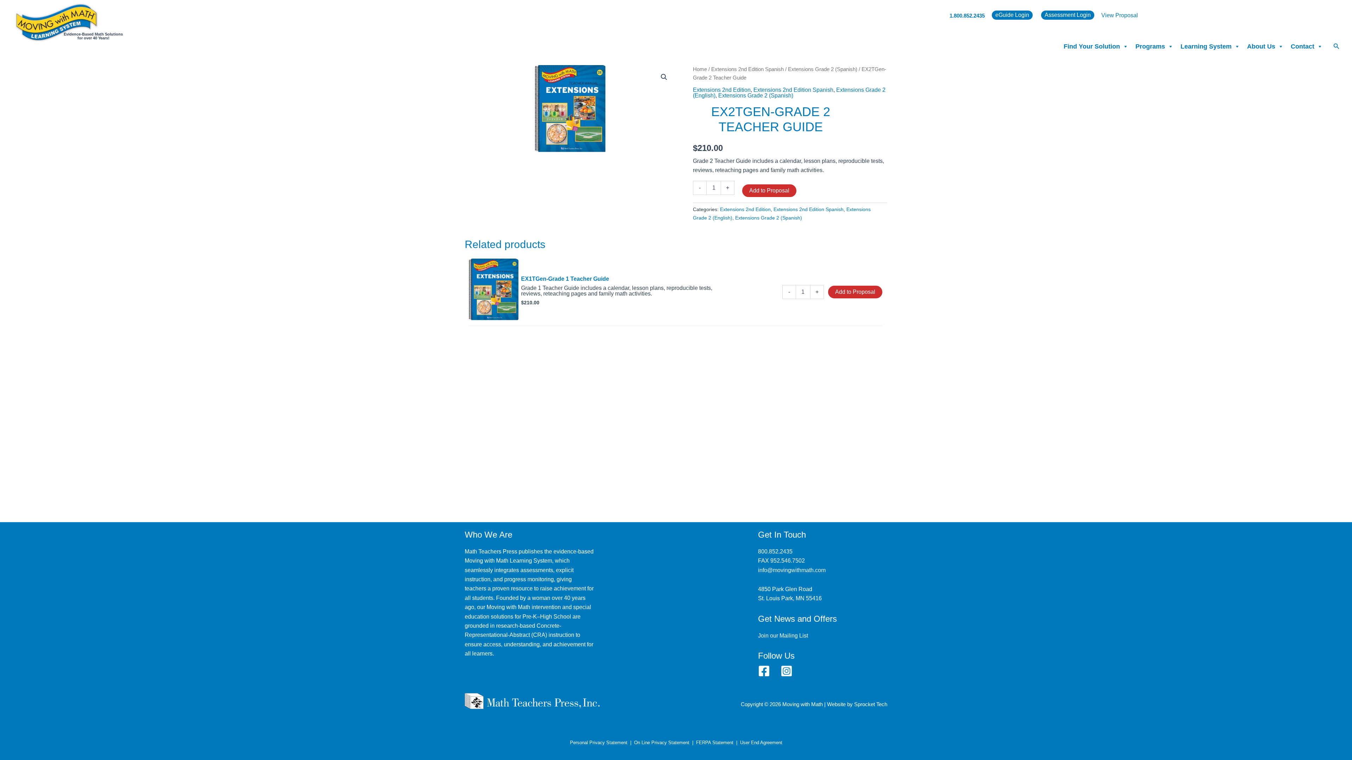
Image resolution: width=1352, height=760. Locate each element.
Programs (1150, 46)
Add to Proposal (769, 191)
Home (700, 69)
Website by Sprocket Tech (857, 704)
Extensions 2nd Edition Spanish (747, 69)
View (1108, 15)
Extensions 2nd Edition (722, 90)
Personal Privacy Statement (598, 742)
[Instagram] (787, 671)
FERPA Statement (714, 742)
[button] (1336, 46)
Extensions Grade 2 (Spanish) (822, 69)
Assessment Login (1068, 15)
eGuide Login (1012, 15)
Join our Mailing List (783, 636)
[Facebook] (764, 671)
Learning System (1206, 46)
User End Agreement (761, 742)
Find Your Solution (1092, 46)
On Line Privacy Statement (661, 742)
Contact (1302, 46)
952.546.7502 (787, 561)
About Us (1261, 46)
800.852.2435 (775, 552)
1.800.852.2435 (967, 16)
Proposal (1126, 15)
